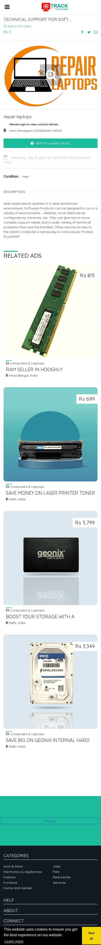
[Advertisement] (50, 810)
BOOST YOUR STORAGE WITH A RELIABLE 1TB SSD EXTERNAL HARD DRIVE (45, 617)
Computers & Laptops (26, 363)
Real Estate (61, 877)
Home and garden (18, 888)
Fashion (10, 877)
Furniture (10, 882)
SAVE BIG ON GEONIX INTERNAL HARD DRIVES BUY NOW (47, 740)
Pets (56, 872)
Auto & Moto (13, 866)
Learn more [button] (13, 941)
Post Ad (50, 821)
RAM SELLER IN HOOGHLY (34, 369)
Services (59, 882)
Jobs (57, 866)
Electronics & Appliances (23, 872)
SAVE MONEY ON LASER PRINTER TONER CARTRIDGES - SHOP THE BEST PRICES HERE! (50, 493)
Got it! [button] (91, 936)
